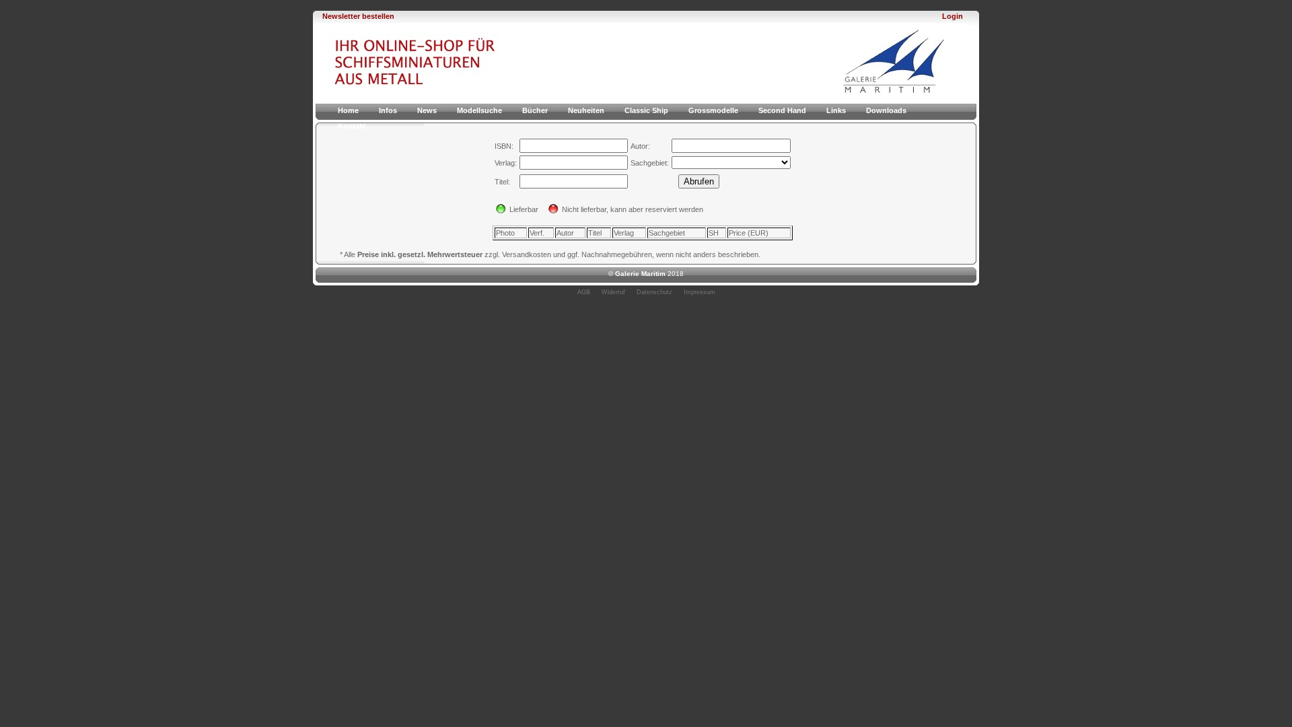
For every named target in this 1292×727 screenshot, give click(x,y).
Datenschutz (654, 292)
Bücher (535, 110)
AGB (583, 292)
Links (836, 110)
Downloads (886, 110)
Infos (388, 110)
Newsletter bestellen (358, 16)
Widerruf (613, 292)
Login (952, 16)
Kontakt (352, 126)
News (427, 110)
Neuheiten (586, 110)
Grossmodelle (713, 110)
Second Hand (782, 110)
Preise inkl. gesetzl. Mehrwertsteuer (419, 254)
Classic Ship (646, 110)
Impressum (699, 292)
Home (348, 110)
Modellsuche (479, 110)
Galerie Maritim (640, 273)
